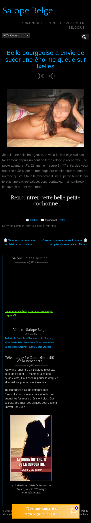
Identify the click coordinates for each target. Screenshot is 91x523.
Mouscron (41, 342)
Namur (51, 342)
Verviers (47, 346)
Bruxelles (22, 338)
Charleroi (32, 338)
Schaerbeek (11, 346)
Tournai (31, 346)
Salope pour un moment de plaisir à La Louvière (20, 242)
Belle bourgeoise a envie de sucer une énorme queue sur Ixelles (45, 59)
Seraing (22, 346)
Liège (51, 338)
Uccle (39, 346)
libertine (34, 220)
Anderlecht (10, 338)
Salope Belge (27, 11)
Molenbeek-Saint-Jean (17, 342)
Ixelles (62, 220)
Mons (32, 342)
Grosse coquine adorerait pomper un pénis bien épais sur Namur (64, 242)
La (46, 338)
